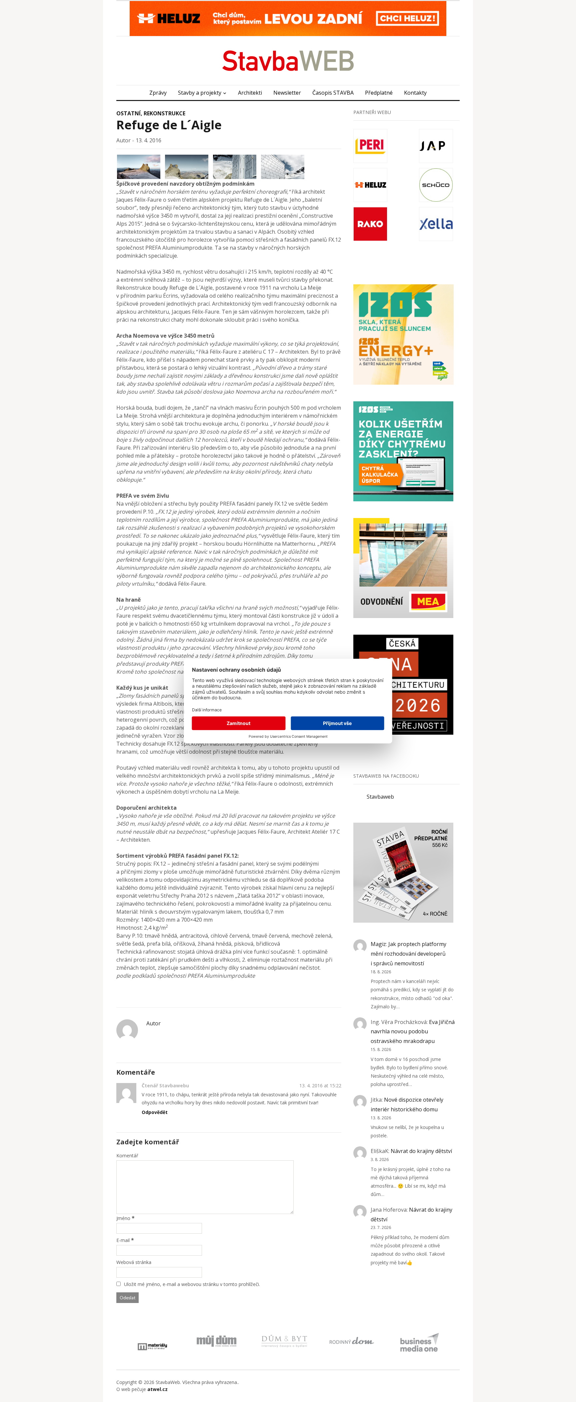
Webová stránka (133, 1262)
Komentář (127, 1155)
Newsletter (287, 92)
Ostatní (128, 113)
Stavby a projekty (199, 92)
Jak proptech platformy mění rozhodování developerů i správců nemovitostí (408, 953)
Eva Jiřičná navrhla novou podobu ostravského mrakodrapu (413, 1031)
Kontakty (415, 92)
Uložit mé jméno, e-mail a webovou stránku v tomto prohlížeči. (192, 1284)
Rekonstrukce (164, 113)
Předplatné (379, 92)
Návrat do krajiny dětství (421, 1151)
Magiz (378, 944)
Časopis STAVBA (333, 92)
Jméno (123, 1218)
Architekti (250, 92)
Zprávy (158, 92)
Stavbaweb (380, 796)
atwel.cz (157, 1389)
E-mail (123, 1240)
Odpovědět (155, 1112)
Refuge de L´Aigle (169, 125)
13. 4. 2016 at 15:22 (320, 1085)
